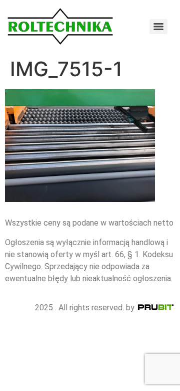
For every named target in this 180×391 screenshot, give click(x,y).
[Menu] (159, 26)
